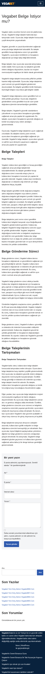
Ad (5, 473)
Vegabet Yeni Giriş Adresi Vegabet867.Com (18, 593)
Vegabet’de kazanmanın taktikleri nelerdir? (17, 672)
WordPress (25, 645)
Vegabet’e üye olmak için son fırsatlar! (16, 664)
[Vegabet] (9, 3)
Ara (3, 568)
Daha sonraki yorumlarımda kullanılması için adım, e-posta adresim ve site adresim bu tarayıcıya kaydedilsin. (21, 536)
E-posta (7, 482)
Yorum (7, 501)
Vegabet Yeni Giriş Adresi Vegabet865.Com (18, 601)
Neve (18, 645)
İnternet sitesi (9, 492)
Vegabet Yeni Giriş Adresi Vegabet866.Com (18, 597)
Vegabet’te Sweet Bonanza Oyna (14, 654)
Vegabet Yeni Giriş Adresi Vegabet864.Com (18, 605)
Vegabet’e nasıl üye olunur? (12, 668)
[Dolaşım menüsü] (40, 3)
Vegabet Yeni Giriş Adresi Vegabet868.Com (18, 589)
